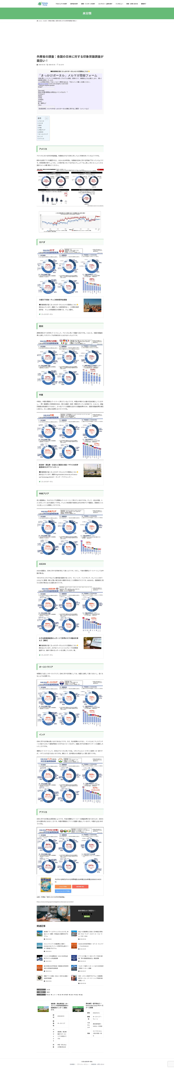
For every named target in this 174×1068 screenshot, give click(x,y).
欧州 (40, 125)
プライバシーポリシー (83, 1064)
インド (41, 136)
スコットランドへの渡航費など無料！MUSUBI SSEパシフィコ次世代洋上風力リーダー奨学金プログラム (56, 946)
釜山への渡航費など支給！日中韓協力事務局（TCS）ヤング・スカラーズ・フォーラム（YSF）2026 (90, 934)
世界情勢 (66, 994)
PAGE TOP (168, 1034)
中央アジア (42, 130)
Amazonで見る (63, 886)
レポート (55, 994)
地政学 (72, 994)
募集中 (48, 992)
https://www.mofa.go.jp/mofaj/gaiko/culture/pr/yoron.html (55, 902)
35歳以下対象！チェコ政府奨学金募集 (53, 300)
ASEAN (41, 132)
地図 (60, 994)
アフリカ (41, 138)
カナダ (41, 123)
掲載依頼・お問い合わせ (97, 1064)
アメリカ (41, 121)
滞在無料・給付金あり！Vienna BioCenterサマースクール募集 (94, 1005)
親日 (77, 994)
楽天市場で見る (80, 886)
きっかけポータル (47, 314)
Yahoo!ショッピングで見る (63, 891)
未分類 (48, 989)
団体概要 (72, 1064)
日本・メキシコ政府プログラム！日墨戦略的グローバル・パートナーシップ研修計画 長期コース (90, 978)
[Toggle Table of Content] (46, 118)
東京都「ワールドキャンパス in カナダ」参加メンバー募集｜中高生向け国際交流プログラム (56, 934)
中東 (40, 127)
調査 (81, 994)
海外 (49, 994)
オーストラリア (43, 134)
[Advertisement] (87, 36)
